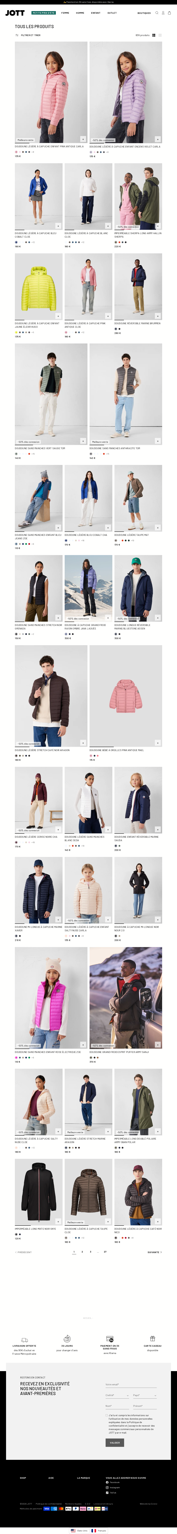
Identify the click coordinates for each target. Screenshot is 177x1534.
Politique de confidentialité (49, 1503)
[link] (74, 1252)
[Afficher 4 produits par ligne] (160, 35)
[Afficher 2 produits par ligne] (154, 35)
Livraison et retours (103, 1503)
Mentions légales (73, 1503)
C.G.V (87, 1503)
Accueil (87, 1318)
